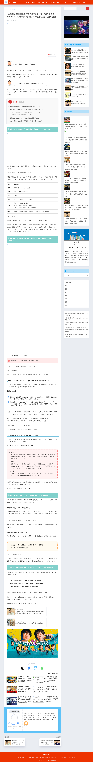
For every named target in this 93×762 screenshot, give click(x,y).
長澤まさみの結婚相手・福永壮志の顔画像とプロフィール (25, 106)
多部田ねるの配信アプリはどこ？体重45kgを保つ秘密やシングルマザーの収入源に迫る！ (76, 126)
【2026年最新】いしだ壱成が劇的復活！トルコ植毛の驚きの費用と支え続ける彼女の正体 (76, 140)
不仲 (66, 285)
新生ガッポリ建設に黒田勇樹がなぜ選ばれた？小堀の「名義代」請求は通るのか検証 (76, 194)
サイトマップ (85, 2)
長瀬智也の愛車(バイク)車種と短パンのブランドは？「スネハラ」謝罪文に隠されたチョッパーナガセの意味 (76, 207)
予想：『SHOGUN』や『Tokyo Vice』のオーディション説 (25, 112)
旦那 (66, 298)
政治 (66, 295)
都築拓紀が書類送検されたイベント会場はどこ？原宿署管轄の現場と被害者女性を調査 (76, 153)
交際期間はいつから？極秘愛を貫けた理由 (21, 114)
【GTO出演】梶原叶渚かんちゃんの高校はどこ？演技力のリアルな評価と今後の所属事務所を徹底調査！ (76, 221)
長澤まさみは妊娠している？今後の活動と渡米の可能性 (24, 118)
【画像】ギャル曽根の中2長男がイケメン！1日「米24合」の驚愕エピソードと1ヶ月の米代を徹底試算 (76, 167)
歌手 (47, 2)
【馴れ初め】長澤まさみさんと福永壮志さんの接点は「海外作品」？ (28, 109)
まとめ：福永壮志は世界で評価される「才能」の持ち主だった (26, 121)
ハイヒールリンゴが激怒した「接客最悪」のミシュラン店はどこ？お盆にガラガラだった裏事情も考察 (76, 180)
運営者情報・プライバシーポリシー (62, 2)
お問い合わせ (76, 2)
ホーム (27, 2)
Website (25, 725)
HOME (47, 755)
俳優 (43, 2)
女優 (39, 2)
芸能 (50, 2)
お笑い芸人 (34, 2)
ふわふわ (12, 2)
